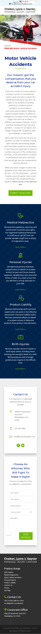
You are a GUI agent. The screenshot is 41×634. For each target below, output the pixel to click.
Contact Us (8, 585)
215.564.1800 (20, 428)
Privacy (6, 588)
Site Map (7, 590)
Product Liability (20, 304)
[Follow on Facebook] (18, 445)
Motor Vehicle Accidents (13, 577)
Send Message (26, 535)
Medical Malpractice (20, 222)
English (25, 2)
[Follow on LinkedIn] (22, 445)
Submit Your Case (20, 193)
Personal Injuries (20, 262)
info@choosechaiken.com (24, 436)
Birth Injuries (20, 344)
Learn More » (20, 247)
